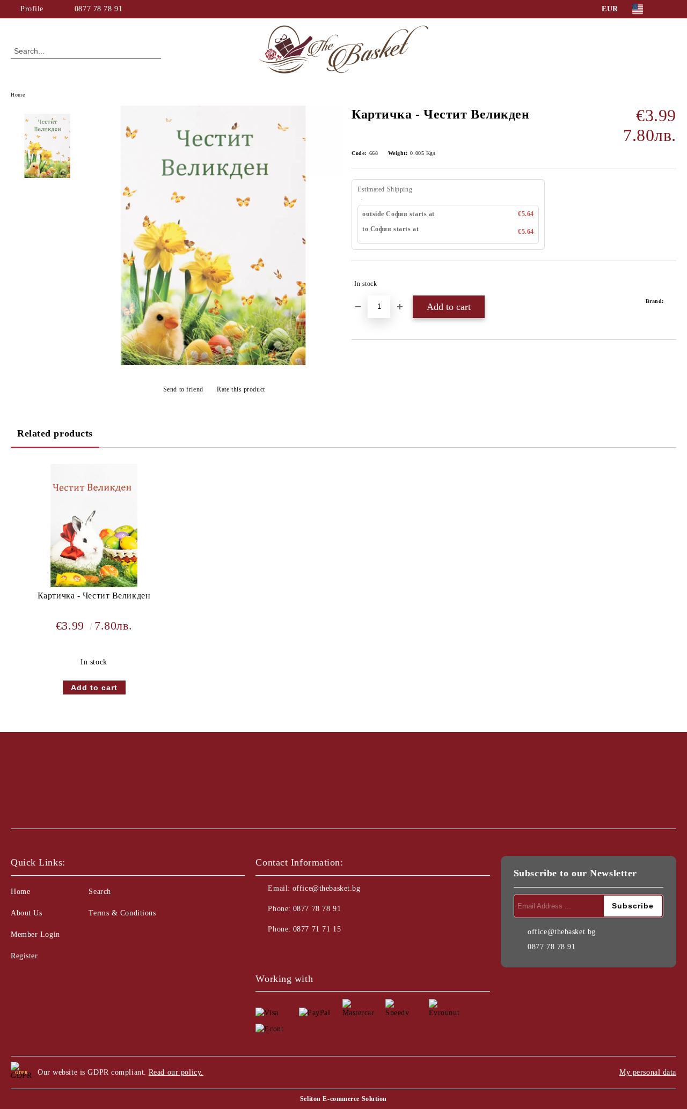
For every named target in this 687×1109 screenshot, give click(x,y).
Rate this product (241, 389)
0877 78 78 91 (98, 9)
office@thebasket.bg (327, 888)
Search (100, 892)
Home (18, 95)
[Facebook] (670, 9)
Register (24, 956)
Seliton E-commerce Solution (343, 1099)
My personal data (647, 1072)
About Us (26, 913)
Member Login (35, 934)
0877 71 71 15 (317, 929)
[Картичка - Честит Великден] (214, 363)
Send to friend (183, 389)
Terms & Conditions (122, 913)
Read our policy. (176, 1072)
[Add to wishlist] (668, 283)
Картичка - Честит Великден (94, 595)
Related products (55, 433)
